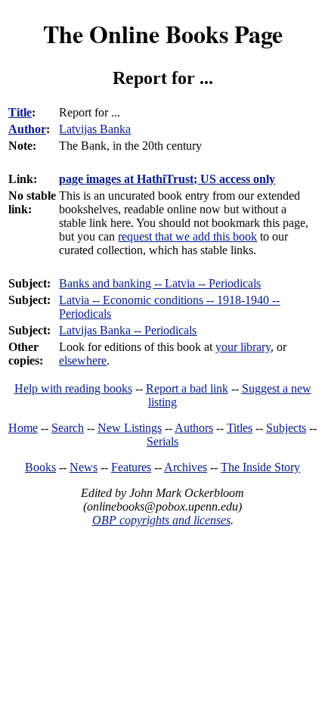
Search (67, 427)
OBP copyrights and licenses (161, 520)
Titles (239, 427)
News (84, 467)
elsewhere (83, 360)
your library (243, 346)
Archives (185, 467)
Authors (194, 427)
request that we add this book (187, 236)
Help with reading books (73, 388)
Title (20, 112)
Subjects (286, 427)
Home (23, 427)
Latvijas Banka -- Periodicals (128, 330)
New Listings (130, 427)
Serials (162, 441)
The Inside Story (260, 467)
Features (131, 467)
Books (40, 467)
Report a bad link (187, 388)
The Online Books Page (163, 33)
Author (27, 129)
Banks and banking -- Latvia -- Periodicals (160, 283)
